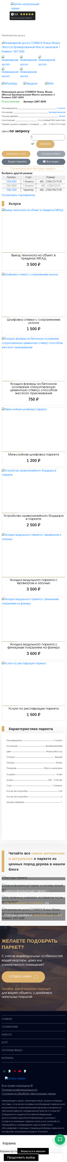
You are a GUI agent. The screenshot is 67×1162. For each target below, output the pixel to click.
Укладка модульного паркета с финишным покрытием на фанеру (33, 646)
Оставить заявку (20, 976)
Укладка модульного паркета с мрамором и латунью (33, 582)
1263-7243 (11, 190)
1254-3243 (11, 182)
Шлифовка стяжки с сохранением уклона (33, 321)
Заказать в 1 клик (16, 154)
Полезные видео (12, 1050)
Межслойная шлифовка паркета (33, 454)
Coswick (61, 108)
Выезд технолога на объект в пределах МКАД (33, 257)
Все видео (53, 162)
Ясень (62, 116)
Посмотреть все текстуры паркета (33, 168)
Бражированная (57, 112)
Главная (7, 1019)
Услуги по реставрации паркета (33, 708)
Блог (5, 1043)
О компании (10, 1027)
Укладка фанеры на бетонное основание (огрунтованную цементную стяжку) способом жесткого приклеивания (33, 388)
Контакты (7, 1058)
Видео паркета (17, 162)
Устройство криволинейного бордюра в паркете (33, 517)
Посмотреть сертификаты (18, 195)
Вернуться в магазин (33, 1151)
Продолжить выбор (21, 1157)
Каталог (7, 1035)
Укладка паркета (50, 154)
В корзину (45, 144)
